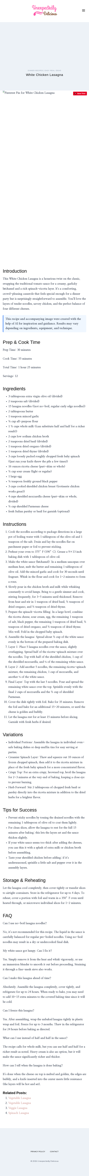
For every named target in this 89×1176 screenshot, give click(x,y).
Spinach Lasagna (18, 1113)
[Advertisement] (44, 38)
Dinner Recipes (35, 70)
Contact (54, 1152)
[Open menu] (83, 10)
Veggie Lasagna (17, 1108)
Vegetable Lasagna (19, 1098)
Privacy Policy (38, 1152)
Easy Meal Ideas (53, 70)
